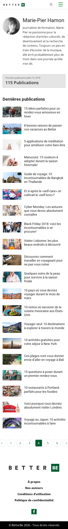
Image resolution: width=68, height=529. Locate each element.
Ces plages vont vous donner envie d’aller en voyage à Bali (44, 358)
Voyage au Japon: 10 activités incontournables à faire (44, 421)
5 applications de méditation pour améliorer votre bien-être (44, 143)
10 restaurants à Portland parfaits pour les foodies (41, 389)
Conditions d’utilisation (34, 494)
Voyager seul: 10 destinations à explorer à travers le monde (44, 326)
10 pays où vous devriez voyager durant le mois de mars (42, 294)
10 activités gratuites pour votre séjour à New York (42, 342)
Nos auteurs (34, 488)
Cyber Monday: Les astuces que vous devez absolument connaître (43, 210)
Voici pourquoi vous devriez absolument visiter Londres (43, 405)
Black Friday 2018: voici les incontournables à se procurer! (42, 227)
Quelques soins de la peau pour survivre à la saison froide (42, 277)
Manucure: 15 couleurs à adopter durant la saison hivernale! (41, 161)
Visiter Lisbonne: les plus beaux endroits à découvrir (42, 242)
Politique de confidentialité (34, 500)
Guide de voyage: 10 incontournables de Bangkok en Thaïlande (43, 178)
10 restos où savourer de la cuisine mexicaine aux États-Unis (43, 311)
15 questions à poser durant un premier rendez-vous (43, 374)
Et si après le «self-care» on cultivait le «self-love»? (42, 193)
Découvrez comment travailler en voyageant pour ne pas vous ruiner (43, 260)
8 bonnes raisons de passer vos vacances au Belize (43, 127)
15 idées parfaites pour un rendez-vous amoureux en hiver (42, 112)
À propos (34, 482)
